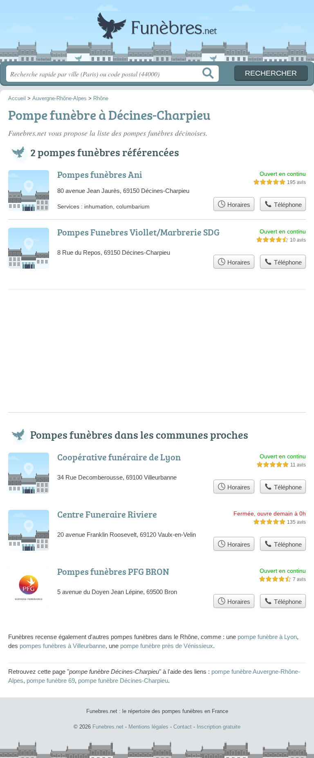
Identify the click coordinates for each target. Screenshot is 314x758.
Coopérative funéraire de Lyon (119, 457)
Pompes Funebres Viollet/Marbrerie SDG (138, 232)
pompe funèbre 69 (51, 680)
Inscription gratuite (218, 727)
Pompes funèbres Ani (99, 174)
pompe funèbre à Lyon (267, 636)
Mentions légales (148, 727)
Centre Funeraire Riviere (107, 514)
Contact (182, 727)
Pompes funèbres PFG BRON (113, 571)
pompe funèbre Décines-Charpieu (123, 680)
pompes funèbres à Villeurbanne (62, 645)
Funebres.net (157, 33)
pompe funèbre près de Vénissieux (166, 645)
